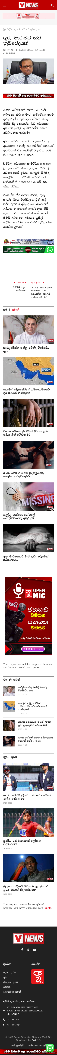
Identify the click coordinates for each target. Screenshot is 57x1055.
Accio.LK (36, 1040)
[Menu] (5, 5)
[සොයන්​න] (52, 5)
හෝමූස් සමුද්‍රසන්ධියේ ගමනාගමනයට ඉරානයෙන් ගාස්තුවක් (26, 391)
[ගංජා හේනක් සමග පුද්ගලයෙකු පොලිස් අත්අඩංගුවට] (28, 455)
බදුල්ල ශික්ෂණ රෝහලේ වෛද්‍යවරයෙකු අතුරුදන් (19, 516)
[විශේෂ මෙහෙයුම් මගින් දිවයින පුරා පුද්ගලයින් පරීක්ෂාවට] (28, 413)
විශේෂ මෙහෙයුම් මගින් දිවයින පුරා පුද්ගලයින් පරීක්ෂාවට (25, 433)
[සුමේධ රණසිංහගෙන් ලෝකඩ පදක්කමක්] (28, 822)
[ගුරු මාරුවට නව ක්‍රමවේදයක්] (28, 71)
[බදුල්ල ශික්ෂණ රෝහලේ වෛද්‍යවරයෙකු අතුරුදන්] (28, 496)
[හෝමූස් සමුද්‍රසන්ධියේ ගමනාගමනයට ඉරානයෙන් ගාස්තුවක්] (28, 371)
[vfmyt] (28, 16)
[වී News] (28, 5)
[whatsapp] (28, 249)
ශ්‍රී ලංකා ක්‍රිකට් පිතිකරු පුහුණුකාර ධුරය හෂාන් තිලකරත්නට (25, 888)
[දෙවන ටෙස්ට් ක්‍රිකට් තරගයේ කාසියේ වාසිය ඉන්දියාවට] (28, 777)
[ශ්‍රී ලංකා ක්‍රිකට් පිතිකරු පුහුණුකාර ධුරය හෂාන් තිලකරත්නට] (28, 868)
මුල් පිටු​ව (7, 29)
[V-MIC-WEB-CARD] (28, 616)
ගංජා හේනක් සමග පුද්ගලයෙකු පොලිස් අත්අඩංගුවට (23, 474)
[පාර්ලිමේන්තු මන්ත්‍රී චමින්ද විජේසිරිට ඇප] (28, 329)
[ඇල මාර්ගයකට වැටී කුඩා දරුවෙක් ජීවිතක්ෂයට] (28, 538)
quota (36, 667)
